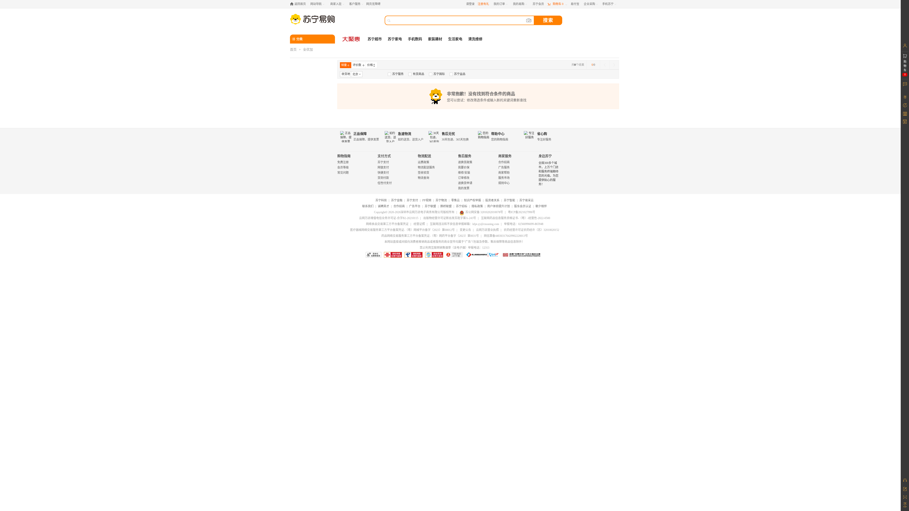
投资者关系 (492, 200)
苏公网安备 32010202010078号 (484, 212)
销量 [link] (344, 65)
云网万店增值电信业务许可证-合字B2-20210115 (388, 218)
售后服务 (464, 156)
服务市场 (504, 178)
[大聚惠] (352, 39)
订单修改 (463, 178)
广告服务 (504, 167)
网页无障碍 (373, 4)
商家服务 (505, 156)
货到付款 (383, 178)
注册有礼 (483, 4)
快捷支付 (383, 172)
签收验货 (423, 172)
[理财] (905, 97)
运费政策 (423, 162)
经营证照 (419, 224)
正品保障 (360, 134)
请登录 (470, 4)
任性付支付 (385, 183)
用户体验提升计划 (498, 206)
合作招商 (504, 162)
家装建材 (435, 39)
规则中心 (504, 183)
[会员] (905, 45)
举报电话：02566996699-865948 (523, 224)
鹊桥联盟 (446, 206)
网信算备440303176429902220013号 (506, 236)
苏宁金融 (396, 200)
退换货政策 (465, 162)
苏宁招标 (461, 206)
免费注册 (343, 162)
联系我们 (368, 206)
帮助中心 (497, 134)
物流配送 (424, 156)
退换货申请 (465, 183)
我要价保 (463, 167)
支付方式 (384, 156)
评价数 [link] (357, 65)
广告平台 (414, 206)
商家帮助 (504, 172)
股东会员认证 (522, 206)
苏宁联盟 (430, 206)
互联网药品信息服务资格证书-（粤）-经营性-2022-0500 (515, 218)
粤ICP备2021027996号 (521, 212)
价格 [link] (370, 65)
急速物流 (404, 134)
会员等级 (343, 167)
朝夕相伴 (541, 206)
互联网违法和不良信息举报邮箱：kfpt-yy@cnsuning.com (464, 224)
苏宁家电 (395, 39)
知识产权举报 (472, 200)
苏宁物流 (441, 200)
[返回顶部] (905, 505)
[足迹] (905, 105)
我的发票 (463, 188)
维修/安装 (464, 172)
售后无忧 (448, 134)
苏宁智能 (509, 200)
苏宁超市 (375, 39)
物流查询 (423, 178)
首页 (293, 49)
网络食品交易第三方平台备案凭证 (387, 224)
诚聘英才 (383, 206)
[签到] (905, 113)
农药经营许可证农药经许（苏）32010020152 (531, 230)
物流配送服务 (426, 167)
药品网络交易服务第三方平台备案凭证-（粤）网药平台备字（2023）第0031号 (430, 236)
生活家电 (455, 39)
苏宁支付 (383, 162)
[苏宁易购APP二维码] (905, 496)
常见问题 (343, 172)
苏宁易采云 (526, 200)
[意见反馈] (905, 488)
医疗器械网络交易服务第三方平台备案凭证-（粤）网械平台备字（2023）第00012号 (402, 230)
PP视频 (426, 200)
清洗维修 (475, 39)
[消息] (905, 84)
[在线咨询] (905, 480)
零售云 (455, 200)
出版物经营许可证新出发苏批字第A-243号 (449, 218)
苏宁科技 (381, 200)
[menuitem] (396, 74)
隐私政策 (477, 206)
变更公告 (465, 230)
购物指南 (344, 156)
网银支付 (383, 167)
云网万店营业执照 (487, 230)
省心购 (542, 134)
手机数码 (415, 39)
